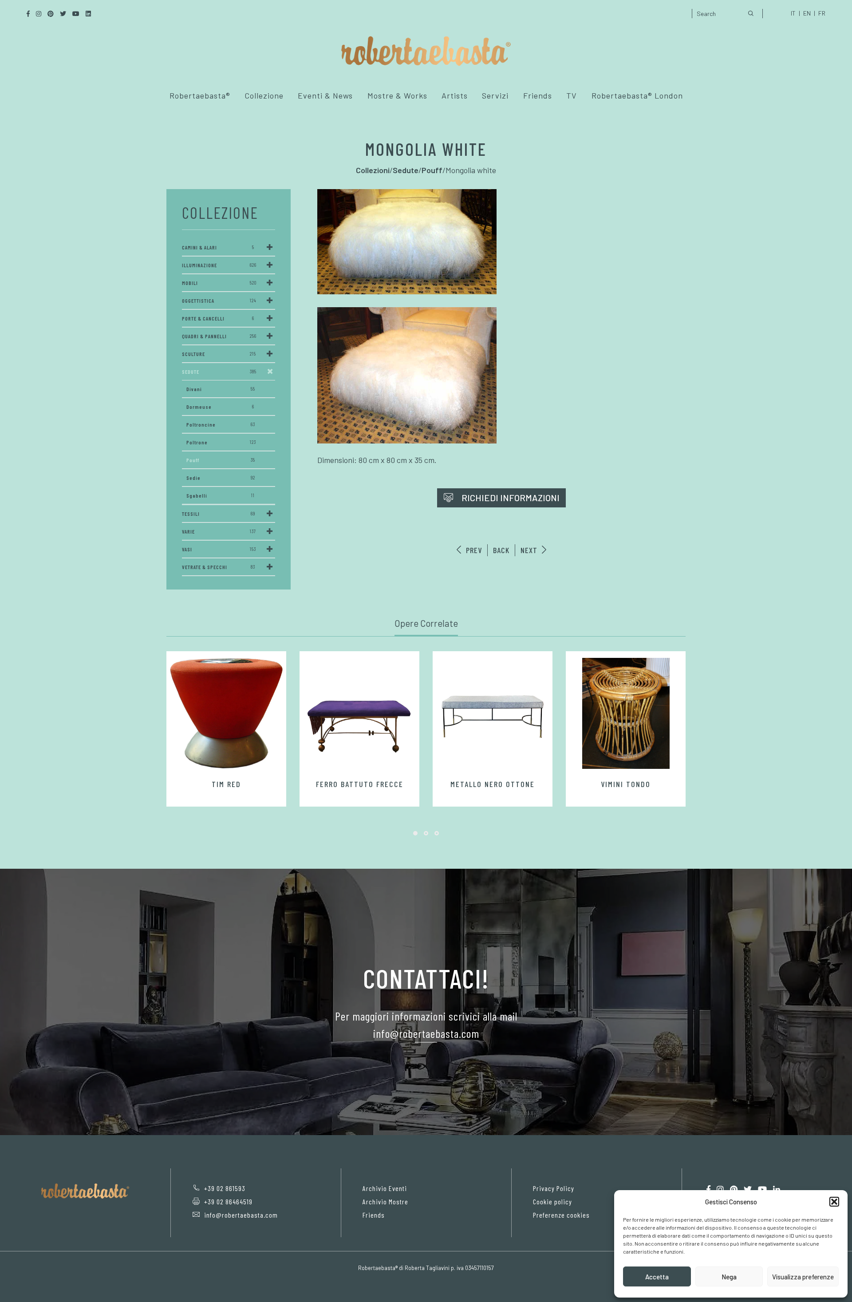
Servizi (495, 95)
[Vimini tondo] (626, 713)
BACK (501, 550)
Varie (219, 531)
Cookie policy (552, 1201)
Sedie (220, 478)
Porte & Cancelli (218, 318)
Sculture (219, 354)
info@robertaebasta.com (241, 1215)
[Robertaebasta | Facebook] (708, 1189)
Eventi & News (325, 95)
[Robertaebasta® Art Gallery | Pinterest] (734, 1189)
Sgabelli (220, 495)
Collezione (264, 95)
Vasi (219, 549)
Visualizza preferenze (803, 1277)
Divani (220, 389)
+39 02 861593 (224, 1188)
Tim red (226, 784)
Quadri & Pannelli (219, 336)
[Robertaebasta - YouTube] (762, 1189)
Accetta (657, 1277)
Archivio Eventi (385, 1188)
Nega (729, 1277)
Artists (455, 95)
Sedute (219, 371)
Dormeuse (220, 407)
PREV (473, 550)
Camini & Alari (218, 247)
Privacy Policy (553, 1188)
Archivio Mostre (385, 1201)
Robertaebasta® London (637, 95)
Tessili (218, 514)
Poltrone (221, 442)
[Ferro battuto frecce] (359, 713)
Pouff (220, 460)
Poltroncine (220, 424)
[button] (834, 1201)
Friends (537, 95)
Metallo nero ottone (492, 784)
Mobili (219, 283)
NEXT (530, 550)
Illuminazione (219, 265)
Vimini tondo (626, 784)
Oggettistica (219, 300)
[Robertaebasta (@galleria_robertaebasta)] (720, 1189)
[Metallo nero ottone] (492, 713)
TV (571, 95)
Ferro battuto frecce (359, 784)
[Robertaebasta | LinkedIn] (777, 1189)
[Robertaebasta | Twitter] (747, 1189)
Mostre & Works (397, 95)
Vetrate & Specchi (218, 567)
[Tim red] (226, 713)
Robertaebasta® (200, 95)
